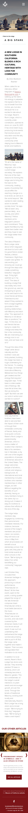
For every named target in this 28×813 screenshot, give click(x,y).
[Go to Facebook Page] (14, 802)
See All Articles (14, 777)
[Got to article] (14, 742)
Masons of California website (15, 793)
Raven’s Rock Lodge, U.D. (13, 92)
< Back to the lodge (8, 36)
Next (26, 755)
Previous (1, 755)
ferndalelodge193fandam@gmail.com (14, 806)
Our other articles (14, 728)
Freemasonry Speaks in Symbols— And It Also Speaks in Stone (13, 758)
